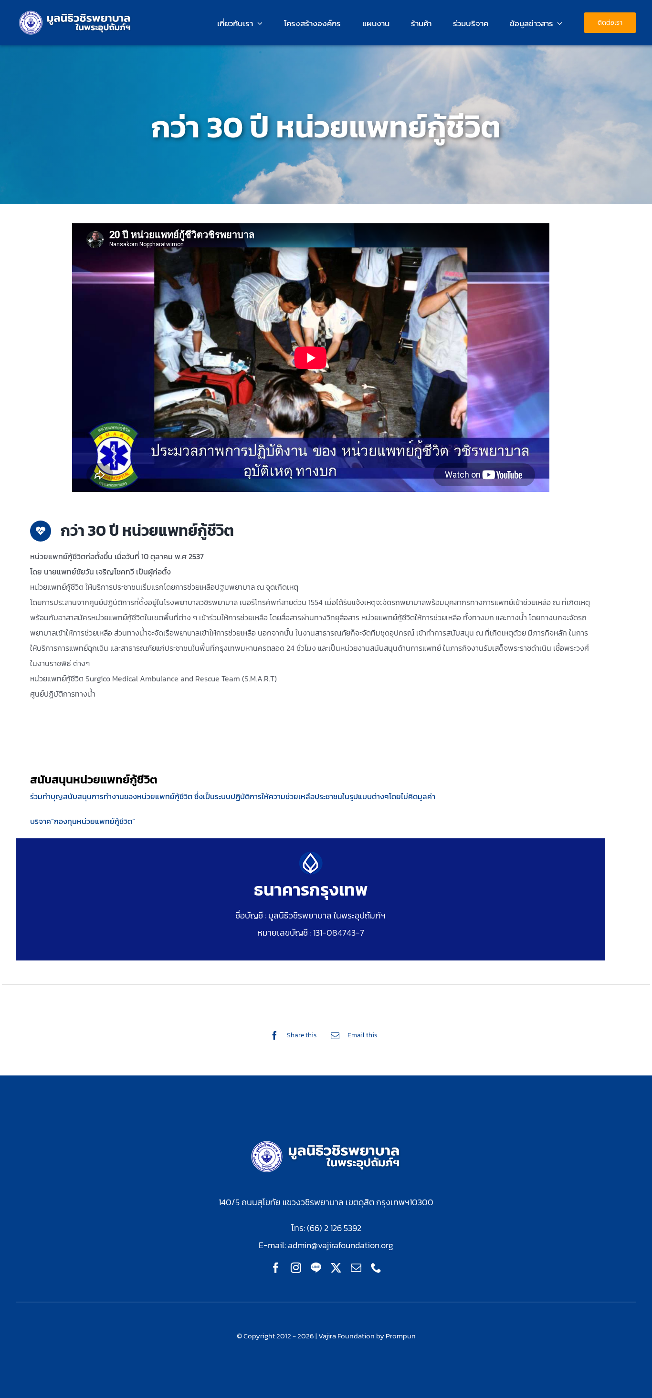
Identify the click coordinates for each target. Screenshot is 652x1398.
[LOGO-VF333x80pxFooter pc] (326, 1141)
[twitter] (336, 1267)
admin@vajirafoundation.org (340, 1245)
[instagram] (296, 1267)
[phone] (376, 1267)
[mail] (356, 1267)
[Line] (316, 1267)
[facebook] (276, 1267)
